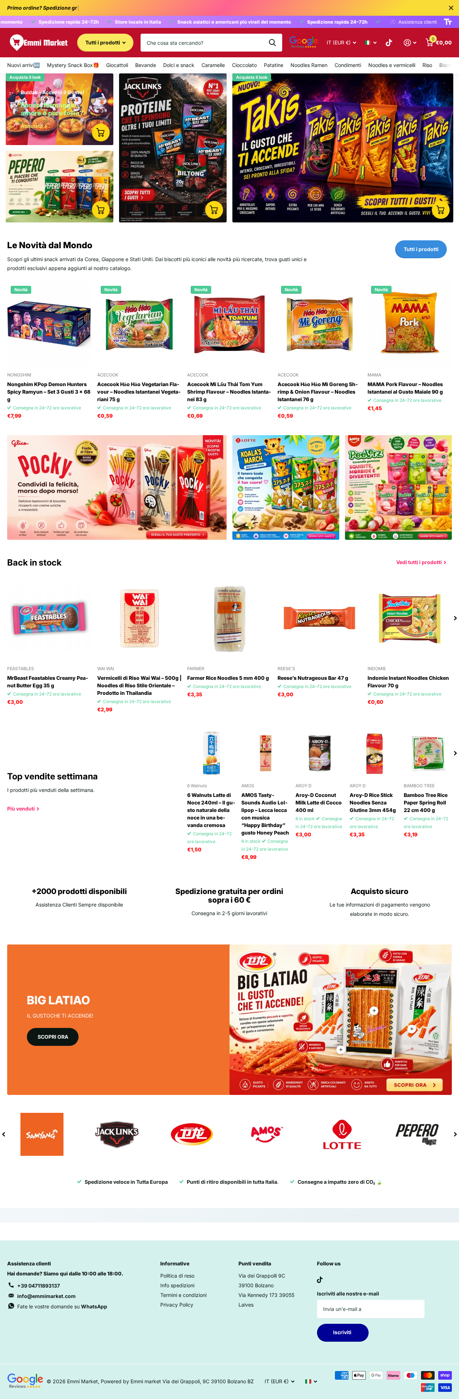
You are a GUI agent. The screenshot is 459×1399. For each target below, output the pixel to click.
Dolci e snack (178, 65)
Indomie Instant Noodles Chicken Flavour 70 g (408, 681)
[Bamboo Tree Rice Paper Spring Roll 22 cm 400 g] (428, 753)
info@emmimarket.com (46, 1296)
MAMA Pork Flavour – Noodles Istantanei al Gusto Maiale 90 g (405, 388)
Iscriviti (342, 1332)
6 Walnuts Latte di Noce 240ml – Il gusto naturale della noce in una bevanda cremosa (211, 810)
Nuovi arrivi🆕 (23, 65)
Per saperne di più (374, 1011)
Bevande (145, 65)
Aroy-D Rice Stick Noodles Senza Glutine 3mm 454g (373, 802)
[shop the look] (101, 132)
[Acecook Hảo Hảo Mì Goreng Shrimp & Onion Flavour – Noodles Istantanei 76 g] (320, 324)
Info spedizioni (177, 1285)
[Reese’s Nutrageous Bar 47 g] (320, 618)
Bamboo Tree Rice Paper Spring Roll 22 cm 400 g (426, 802)
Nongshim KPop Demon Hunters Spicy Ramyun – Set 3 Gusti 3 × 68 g (48, 391)
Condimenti (348, 65)
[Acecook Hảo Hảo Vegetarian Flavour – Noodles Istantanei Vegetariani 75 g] (139, 324)
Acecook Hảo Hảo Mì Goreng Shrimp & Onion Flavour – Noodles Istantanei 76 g (318, 391)
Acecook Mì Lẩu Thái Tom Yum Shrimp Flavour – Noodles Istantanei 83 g (229, 391)
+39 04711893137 (38, 1286)
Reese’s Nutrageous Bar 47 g (313, 678)
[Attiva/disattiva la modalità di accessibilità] (448, 22)
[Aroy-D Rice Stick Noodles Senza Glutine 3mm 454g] (374, 753)
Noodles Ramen (308, 65)
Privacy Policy (176, 1305)
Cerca (272, 43)
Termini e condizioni (183, 1295)
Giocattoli (117, 65)
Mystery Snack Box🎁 (73, 65)
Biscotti (447, 65)
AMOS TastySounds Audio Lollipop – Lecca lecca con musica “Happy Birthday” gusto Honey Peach (265, 814)
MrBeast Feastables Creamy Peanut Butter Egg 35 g (47, 681)
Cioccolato (244, 65)
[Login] (410, 43)
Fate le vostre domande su (62, 1306)
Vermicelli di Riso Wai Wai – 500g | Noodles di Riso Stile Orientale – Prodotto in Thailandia (139, 685)
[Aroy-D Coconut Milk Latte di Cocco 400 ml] (319, 753)
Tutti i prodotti (103, 42)
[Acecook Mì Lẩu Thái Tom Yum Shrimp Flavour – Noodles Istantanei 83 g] (229, 324)
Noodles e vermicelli (391, 65)
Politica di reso (177, 1276)
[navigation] (455, 618)
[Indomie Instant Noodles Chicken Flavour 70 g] (410, 618)
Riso (427, 65)
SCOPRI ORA (53, 1037)
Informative (174, 1263)
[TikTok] (320, 1280)
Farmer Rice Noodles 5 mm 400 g (228, 678)
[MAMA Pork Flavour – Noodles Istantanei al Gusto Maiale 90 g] (410, 324)
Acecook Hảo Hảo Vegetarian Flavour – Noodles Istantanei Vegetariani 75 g (139, 391)
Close (451, 8)
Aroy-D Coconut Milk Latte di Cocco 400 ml (318, 802)
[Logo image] (41, 1134)
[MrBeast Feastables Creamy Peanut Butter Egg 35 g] (49, 618)
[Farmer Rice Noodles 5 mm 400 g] (229, 618)
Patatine (273, 65)
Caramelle (213, 65)
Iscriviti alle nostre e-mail (348, 1293)
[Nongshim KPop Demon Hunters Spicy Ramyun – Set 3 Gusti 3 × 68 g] (49, 324)
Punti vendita (254, 1263)
